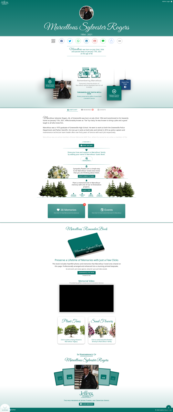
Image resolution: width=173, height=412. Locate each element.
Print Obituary (88, 145)
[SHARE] (111, 41)
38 (84, 204)
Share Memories (87, 404)
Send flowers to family (86, 176)
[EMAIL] (94, 41)
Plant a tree (86, 190)
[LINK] (119, 41)
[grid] (86, 85)
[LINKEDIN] (86, 41)
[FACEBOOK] (61, 41)
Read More (86, 142)
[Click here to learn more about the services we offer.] (86, 394)
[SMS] (103, 41)
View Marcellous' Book (86, 272)
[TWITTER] (70, 41)
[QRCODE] (53, 41)
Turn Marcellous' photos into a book (89, 93)
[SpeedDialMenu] (168, 407)
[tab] (72, 110)
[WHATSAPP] (78, 41)
